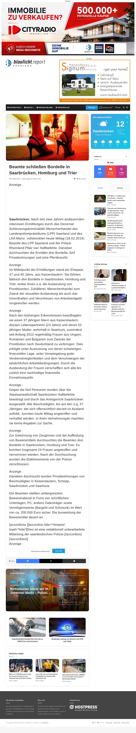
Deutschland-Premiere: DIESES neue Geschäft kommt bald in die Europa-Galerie (73, 677)
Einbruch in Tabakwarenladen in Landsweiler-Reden (118, 285)
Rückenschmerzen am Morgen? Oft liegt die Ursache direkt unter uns (116, 235)
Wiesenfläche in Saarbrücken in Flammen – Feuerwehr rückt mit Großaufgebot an (32, 591)
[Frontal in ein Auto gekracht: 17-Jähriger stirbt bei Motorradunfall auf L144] (119, 298)
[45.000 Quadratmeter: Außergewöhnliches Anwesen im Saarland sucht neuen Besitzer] (100, 223)
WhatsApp (91, 107)
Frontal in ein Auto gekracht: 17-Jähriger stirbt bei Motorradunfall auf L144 (118, 309)
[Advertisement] (47, 202)
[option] (47, 590)
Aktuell (13, 582)
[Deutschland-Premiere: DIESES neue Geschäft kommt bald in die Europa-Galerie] (74, 666)
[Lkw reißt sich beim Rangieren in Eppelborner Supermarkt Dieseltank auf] (47, 665)
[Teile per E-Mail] (74, 561)
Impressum (116, 723)
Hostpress (45, 723)
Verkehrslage (63, 107)
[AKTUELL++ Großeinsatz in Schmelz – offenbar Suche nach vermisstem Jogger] (100, 199)
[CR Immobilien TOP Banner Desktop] (68, 28)
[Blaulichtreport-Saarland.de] (25, 63)
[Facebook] (27, 561)
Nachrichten (14, 107)
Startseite (109, 723)
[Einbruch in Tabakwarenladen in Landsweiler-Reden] (119, 275)
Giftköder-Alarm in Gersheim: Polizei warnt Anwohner (100, 307)
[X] (51, 561)
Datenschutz (126, 723)
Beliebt (100, 188)
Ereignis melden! (45, 107)
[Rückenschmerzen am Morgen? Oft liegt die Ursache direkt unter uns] (100, 236)
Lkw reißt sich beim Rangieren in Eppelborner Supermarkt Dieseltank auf (47, 676)
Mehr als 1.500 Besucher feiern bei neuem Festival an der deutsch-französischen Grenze (20, 676)
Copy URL (58, 551)
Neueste (120, 188)
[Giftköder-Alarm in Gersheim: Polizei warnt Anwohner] (102, 298)
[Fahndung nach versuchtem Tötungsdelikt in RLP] (102, 273)
